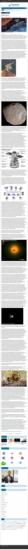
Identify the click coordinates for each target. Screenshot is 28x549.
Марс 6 (23, 523)
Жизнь (5, 523)
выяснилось (5, 363)
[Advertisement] (14, 536)
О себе (2, 0)
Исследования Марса (3, 502)
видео (17, 526)
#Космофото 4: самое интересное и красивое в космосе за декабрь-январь (4, 444)
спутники (19, 17)
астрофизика (13, 526)
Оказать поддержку (4, 1)
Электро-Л (3, 526)
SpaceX (24, 521)
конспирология (22, 526)
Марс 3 (21, 523)
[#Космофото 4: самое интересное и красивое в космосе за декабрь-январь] (4, 441)
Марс (4, 17)
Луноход (15, 523)
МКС (17, 523)
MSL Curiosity (22, 442)
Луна (2, 509)
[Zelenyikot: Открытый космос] (14, 5)
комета (19, 526)
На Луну (8, 525)
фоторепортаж (9, 529)
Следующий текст (18, 433)
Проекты (2, 514)
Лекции (5, 0)
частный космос (14, 529)
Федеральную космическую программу (7, 427)
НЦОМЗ (6, 525)
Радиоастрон (13, 525)
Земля (7, 523)
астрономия (9, 526)
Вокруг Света (9, 431)
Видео (2, 497)
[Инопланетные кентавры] (17, 441)
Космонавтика (3, 504)
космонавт (10, 527)
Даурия (2, 523)
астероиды (6, 526)
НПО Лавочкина (8, 17)
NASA (16, 521)
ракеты (21, 527)
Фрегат (11, 140)
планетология (12, 17)
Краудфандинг (10, 523)
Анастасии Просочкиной (10, 32)
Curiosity (4, 521)
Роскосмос (16, 17)
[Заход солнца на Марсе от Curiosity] (23, 441)
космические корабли (5, 527)
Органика (10, 525)
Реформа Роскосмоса (17, 525)
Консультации (9, 0)
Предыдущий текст (10, 433)
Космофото (2, 442)
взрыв (15, 526)
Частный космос (3, 516)
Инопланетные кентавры (17, 443)
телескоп (7, 529)
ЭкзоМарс (16, 414)
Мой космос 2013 (10, 442)
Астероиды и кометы (17, 442)
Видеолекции (3, 499)
